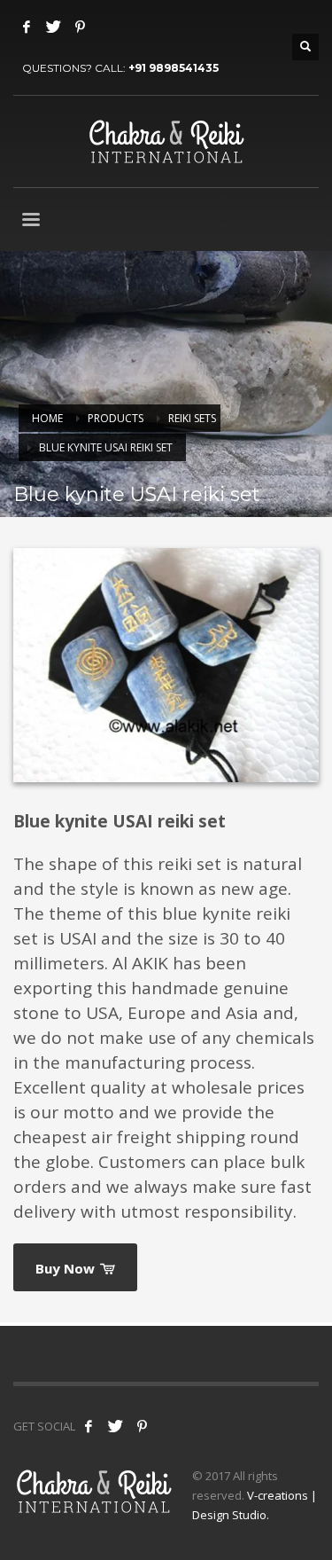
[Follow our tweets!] (115, 1426)
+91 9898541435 (173, 67)
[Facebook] (26, 26)
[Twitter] (53, 26)
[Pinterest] (79, 26)
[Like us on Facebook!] (88, 1426)
